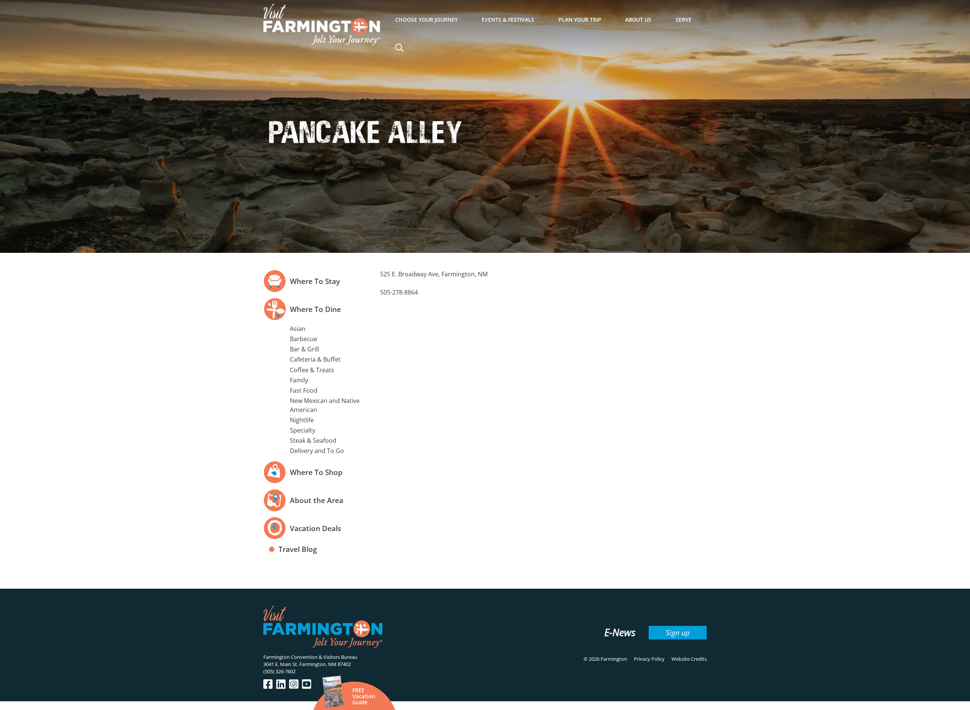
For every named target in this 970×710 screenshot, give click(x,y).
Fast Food (304, 390)
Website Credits (689, 658)
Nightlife (302, 420)
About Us (638, 19)
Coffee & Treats (312, 370)
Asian (297, 328)
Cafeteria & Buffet (315, 359)
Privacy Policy (649, 658)
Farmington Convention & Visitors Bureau (310, 657)
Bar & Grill (304, 349)
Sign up (678, 632)
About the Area (316, 500)
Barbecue (303, 339)
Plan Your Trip (580, 19)
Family (299, 380)
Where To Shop (316, 472)
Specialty (302, 430)
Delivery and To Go (317, 451)
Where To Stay (315, 281)
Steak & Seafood (313, 440)
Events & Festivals (508, 19)
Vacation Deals (315, 528)
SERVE (684, 19)
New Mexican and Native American (325, 405)
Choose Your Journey (426, 19)
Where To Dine (315, 309)
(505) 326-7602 (279, 671)
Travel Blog (297, 549)
